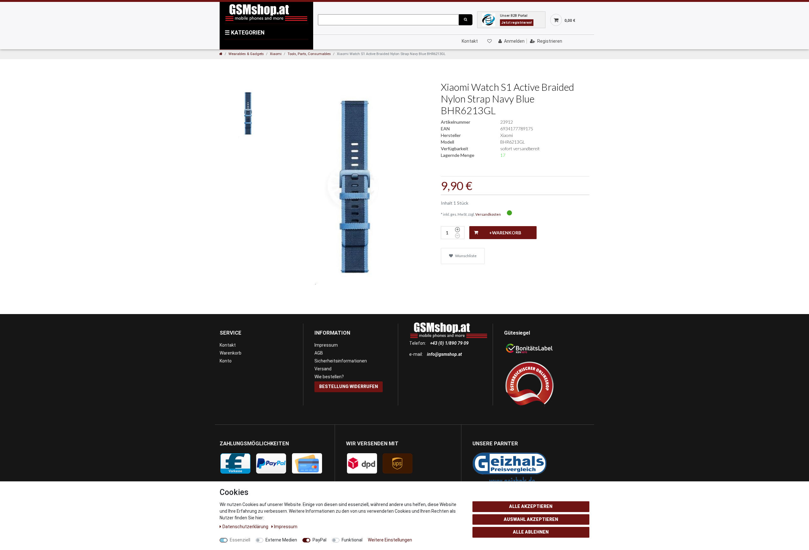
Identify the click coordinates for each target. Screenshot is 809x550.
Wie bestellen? (329, 376)
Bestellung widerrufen (348, 386)
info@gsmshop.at (444, 354)
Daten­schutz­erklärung (245, 526)
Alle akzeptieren (530, 506)
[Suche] (465, 19)
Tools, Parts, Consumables (309, 54)
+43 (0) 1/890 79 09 (449, 343)
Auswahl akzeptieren (531, 519)
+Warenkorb (505, 232)
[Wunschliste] (489, 41)
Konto (226, 360)
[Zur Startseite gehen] (220, 54)
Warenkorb (230, 352)
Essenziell (240, 539)
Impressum (326, 345)
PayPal (319, 539)
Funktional (352, 539)
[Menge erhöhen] (457, 229)
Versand (323, 368)
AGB (318, 352)
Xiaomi (276, 54)
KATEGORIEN (245, 32)
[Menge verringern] (457, 235)
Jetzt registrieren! (517, 22)
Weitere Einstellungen (390, 539)
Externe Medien (281, 539)
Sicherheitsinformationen (340, 360)
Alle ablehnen (531, 532)
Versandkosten (488, 214)
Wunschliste (465, 255)
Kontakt (470, 41)
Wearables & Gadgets (246, 54)
